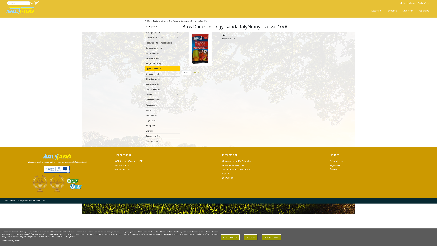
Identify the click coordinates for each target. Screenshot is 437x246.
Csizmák (149, 131)
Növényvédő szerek (154, 32)
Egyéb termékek (159, 21)
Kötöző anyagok (153, 79)
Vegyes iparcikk (152, 105)
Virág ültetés (151, 115)
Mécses (149, 110)
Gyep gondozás (152, 141)
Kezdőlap (376, 10)
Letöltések (407, 10)
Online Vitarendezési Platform (236, 169)
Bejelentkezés (336, 161)
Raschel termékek (153, 136)
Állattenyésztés (152, 84)
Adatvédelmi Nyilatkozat (11, 241)
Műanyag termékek (154, 53)
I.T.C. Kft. (43, 201)
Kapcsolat (424, 10)
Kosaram (334, 169)
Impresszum (228, 177)
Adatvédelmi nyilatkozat (233, 165)
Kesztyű (149, 94)
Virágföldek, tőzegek (155, 63)
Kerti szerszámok (153, 58)
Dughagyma (151, 120)
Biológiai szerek (152, 74)
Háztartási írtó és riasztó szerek (159, 43)
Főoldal (147, 21)
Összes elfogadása (271, 237)
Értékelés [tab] (196, 72)
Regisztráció (423, 3)
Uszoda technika (153, 89)
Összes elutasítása (230, 237)
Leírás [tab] (186, 72)
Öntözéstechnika (153, 100)
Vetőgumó (150, 125)
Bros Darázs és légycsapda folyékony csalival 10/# (188, 21)
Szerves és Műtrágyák (155, 37)
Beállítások (251, 237)
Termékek (392, 10)
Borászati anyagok (154, 48)
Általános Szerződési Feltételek (236, 161)
